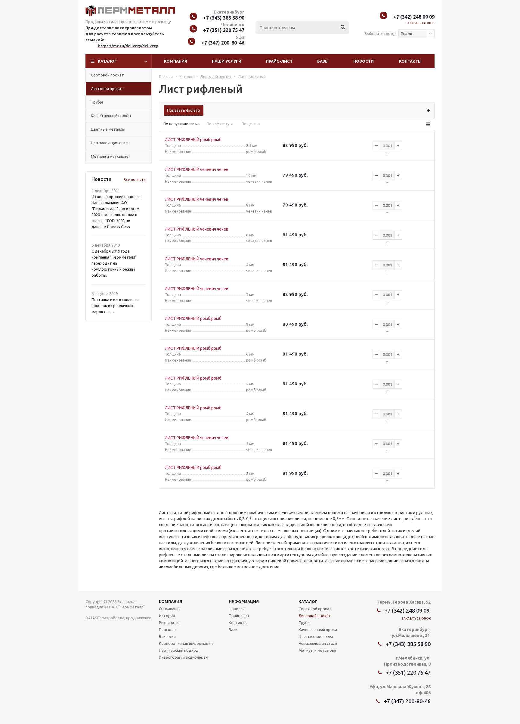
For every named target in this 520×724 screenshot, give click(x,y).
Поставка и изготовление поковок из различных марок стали (115, 305)
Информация (244, 601)
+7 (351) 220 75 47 (223, 30)
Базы (323, 61)
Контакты (410, 61)
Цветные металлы (108, 129)
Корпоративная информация (186, 643)
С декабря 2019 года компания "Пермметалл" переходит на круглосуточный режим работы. (114, 263)
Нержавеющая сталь (110, 143)
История (167, 616)
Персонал (168, 629)
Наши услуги (226, 61)
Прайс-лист (279, 61)
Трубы (97, 102)
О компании (170, 609)
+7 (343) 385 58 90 (223, 17)
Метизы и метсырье (109, 156)
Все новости (135, 180)
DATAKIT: (93, 618)
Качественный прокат (111, 115)
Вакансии (167, 636)
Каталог (107, 61)
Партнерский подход (179, 650)
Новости (363, 61)
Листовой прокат (107, 88)
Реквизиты (169, 622)
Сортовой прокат (107, 75)
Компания (175, 61)
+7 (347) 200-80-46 (222, 42)
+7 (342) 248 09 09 (414, 17)
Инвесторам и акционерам (183, 657)
